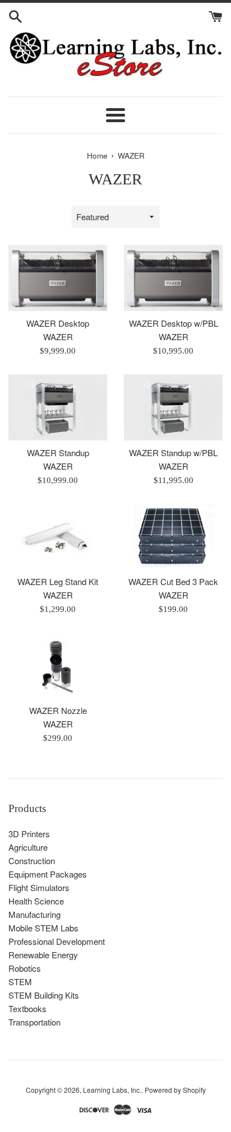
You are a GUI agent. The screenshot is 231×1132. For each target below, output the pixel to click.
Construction (31, 860)
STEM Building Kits (43, 995)
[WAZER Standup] (57, 407)
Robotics (24, 968)
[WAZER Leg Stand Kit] (57, 536)
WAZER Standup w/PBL (173, 452)
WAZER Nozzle (58, 710)
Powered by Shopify (175, 1089)
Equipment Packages (47, 874)
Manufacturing (34, 914)
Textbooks (27, 1008)
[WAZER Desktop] (57, 278)
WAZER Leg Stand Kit (57, 581)
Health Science (36, 901)
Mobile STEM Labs (43, 928)
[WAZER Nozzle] (57, 665)
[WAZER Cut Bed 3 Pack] (173, 536)
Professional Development (56, 941)
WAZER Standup (58, 452)
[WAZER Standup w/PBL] (173, 407)
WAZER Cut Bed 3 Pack (173, 581)
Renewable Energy (43, 955)
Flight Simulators (39, 887)
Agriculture (28, 847)
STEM (20, 981)
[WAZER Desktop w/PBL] (173, 278)
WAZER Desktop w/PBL (173, 323)
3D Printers (29, 833)
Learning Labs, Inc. (112, 1089)
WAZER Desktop (57, 323)
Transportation (34, 1022)
